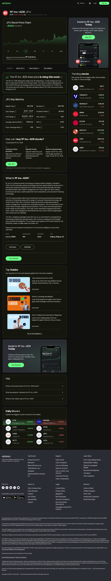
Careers (30, 494)
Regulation (59, 494)
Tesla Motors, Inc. (34, 468)
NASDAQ (27, 247)
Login (95, 3)
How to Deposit (61, 462)
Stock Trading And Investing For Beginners (47, 315)
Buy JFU (88, 37)
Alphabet (31, 471)
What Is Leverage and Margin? (42, 296)
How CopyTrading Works (92, 460)
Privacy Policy (60, 491)
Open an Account (62, 468)
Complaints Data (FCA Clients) (63, 508)
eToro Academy (89, 476)
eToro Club (87, 494)
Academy (47, 168)
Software (12, 247)
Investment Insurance (91, 497)
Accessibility (32, 499)
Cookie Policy (60, 488)
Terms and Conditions (8, 549)
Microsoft (31, 462)
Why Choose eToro (34, 488)
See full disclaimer (20, 549)
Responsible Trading (90, 462)
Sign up (104, 3)
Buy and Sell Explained (91, 470)
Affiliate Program (89, 491)
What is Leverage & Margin (90, 466)
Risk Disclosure (61, 497)
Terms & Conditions (63, 499)
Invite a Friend (88, 488)
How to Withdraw (62, 465)
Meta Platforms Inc (34, 465)
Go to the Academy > (34, 333)
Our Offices (32, 497)
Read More (35, 289)
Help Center (60, 460)
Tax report (87, 473)
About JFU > (20, 68)
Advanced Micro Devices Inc (36, 475)
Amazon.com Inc (34, 460)
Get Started (13, 258)
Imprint (30, 502)
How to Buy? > (34, 68)
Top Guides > (48, 68)
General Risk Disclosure (8, 557)
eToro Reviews (33, 491)
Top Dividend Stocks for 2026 (42, 278)
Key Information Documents (61, 503)
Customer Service (62, 476)
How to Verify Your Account (62, 472)
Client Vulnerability (62, 479)
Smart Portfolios (89, 499)
